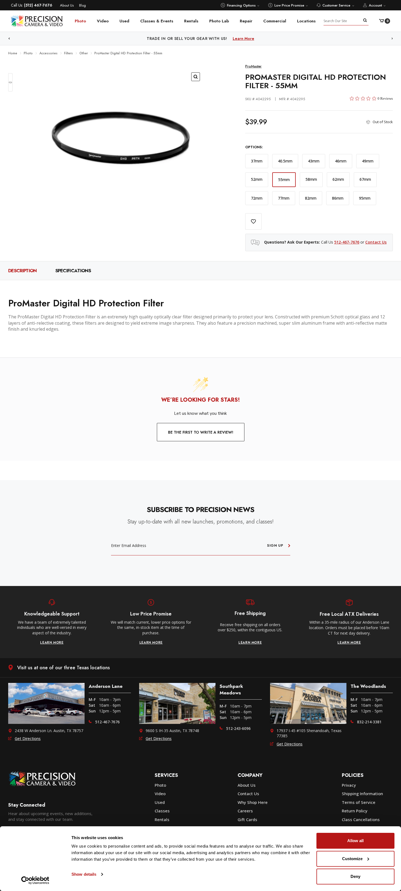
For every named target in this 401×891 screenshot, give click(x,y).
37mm (256, 161)
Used (124, 21)
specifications (73, 270)
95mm (364, 198)
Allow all (355, 840)
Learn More (243, 38)
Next (392, 38)
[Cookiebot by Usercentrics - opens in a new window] (35, 880)
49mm (367, 161)
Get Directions (28, 738)
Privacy (349, 785)
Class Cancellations (361, 819)
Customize (352, 858)
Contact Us (376, 242)
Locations (306, 21)
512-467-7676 (346, 242)
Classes (162, 810)
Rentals (191, 21)
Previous (9, 38)
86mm (337, 198)
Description (22, 270)
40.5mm (285, 161)
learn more (52, 642)
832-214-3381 (369, 721)
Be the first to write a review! (200, 432)
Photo (80, 21)
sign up (275, 545)
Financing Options (241, 5)
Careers (245, 810)
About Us (67, 5)
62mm (338, 179)
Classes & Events (156, 21)
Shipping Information (362, 793)
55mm (284, 179)
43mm (313, 161)
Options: (254, 147)
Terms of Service (358, 802)
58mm (311, 179)
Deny (355, 876)
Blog (82, 5)
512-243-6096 (238, 728)
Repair (246, 21)
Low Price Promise (289, 5)
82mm (310, 198)
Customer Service (336, 5)
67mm (365, 179)
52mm (256, 179)
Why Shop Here (253, 802)
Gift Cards (247, 819)
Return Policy (354, 810)
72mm (256, 198)
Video (103, 21)
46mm (340, 161)
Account (375, 5)
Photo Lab (219, 21)
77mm (283, 198)
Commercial (274, 21)
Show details (83, 874)
